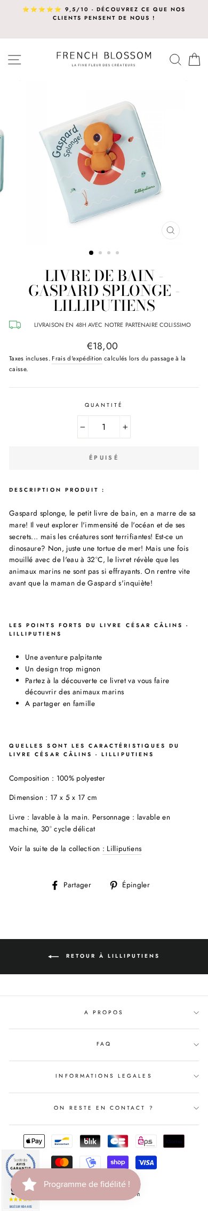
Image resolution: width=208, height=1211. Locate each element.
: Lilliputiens (122, 848)
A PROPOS (104, 1012)
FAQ (104, 1044)
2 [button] (101, 253)
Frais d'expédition (77, 358)
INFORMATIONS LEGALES (103, 1076)
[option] (104, 14)
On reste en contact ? (104, 1108)
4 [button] (118, 253)
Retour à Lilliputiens (111, 956)
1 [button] (91, 253)
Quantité (104, 405)
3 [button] (110, 253)
